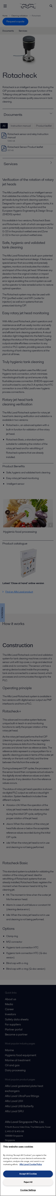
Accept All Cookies (28, 1173)
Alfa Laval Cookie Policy (30, 1164)
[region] (28, 1169)
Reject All (28, 1182)
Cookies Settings (28, 1190)
